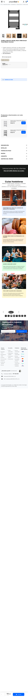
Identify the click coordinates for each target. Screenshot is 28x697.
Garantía (2, 357)
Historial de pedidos (10, 354)
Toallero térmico (5, 60)
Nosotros (3, 360)
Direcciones (10, 359)
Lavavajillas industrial (17, 360)
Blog (16, 386)
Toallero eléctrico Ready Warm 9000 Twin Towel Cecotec (18, 121)
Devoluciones (3, 359)
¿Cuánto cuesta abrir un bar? (9, 264)
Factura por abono (10, 357)
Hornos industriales (17, 351)
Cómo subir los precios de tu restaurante (12, 290)
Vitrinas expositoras (17, 357)
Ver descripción (7, 57)
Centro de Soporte (3, 363)
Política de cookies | (18, 384)
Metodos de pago (3, 355)
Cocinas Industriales (17, 362)
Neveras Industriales (17, 354)
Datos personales (10, 351)
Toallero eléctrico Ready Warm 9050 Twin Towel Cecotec (18, 130)
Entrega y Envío (3, 352)
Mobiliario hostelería (17, 365)
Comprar (19, 694)
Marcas (2, 365)
